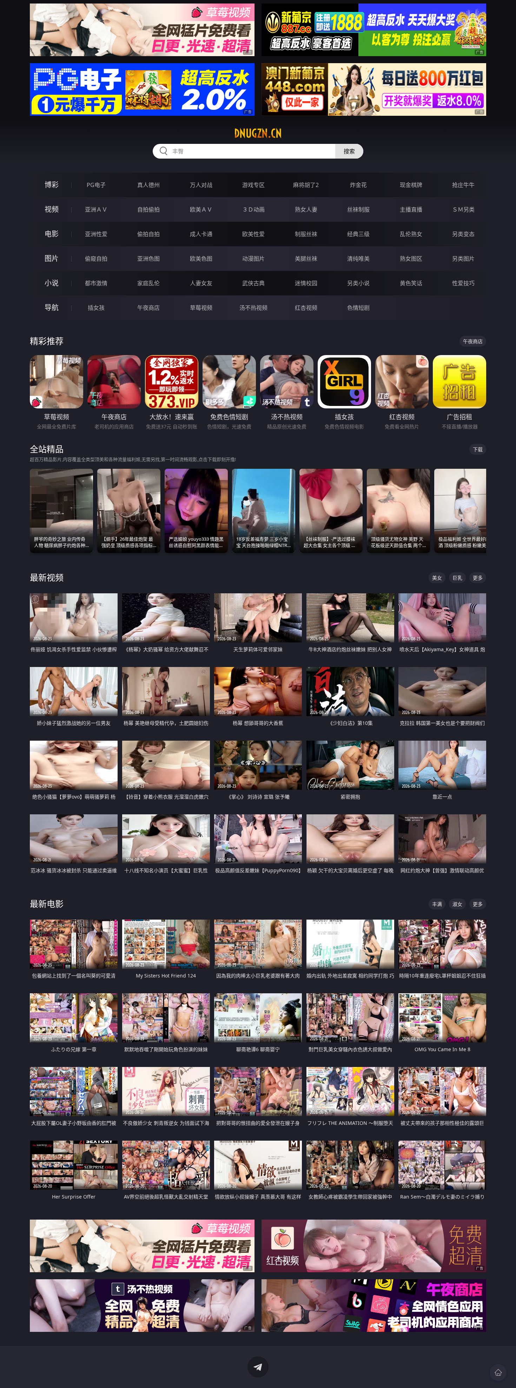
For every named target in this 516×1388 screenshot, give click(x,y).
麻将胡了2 (306, 185)
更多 (478, 577)
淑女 (457, 904)
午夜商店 (148, 308)
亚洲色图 (148, 258)
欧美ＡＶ (201, 209)
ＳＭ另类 (463, 209)
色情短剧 (358, 308)
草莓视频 (201, 308)
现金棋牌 (411, 185)
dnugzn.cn (258, 133)
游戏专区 (253, 185)
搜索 (349, 151)
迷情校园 (306, 283)
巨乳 (457, 577)
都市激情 (96, 283)
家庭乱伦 (148, 283)
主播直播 (411, 209)
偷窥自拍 (96, 258)
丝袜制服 (358, 209)
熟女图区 (411, 258)
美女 (437, 577)
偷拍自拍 (148, 234)
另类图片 (463, 258)
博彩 (52, 184)
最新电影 (47, 903)
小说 (52, 283)
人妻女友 (201, 283)
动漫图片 (253, 258)
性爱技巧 (463, 283)
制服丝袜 (306, 234)
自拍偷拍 (148, 209)
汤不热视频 (253, 308)
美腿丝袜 (306, 258)
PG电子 (96, 185)
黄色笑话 (411, 283)
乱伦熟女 (411, 234)
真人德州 (148, 185)
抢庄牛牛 (463, 185)
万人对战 (201, 185)
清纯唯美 (358, 258)
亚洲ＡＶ (96, 209)
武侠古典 (253, 283)
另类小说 (358, 283)
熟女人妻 (306, 209)
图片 (52, 258)
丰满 (437, 904)
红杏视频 (306, 308)
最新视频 (47, 577)
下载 (478, 449)
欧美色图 (201, 258)
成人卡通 (201, 234)
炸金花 (358, 185)
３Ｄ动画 (253, 209)
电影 (52, 234)
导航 (52, 307)
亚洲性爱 (96, 234)
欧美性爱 (253, 234)
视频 (52, 209)
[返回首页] (498, 1372)
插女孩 (96, 308)
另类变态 (463, 234)
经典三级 (358, 234)
